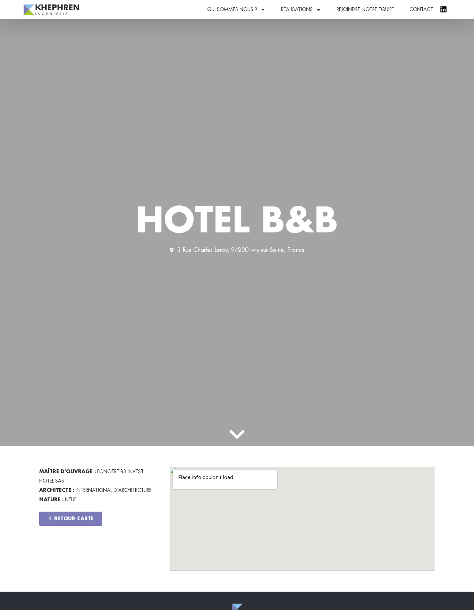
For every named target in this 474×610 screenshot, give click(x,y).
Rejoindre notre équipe (365, 9)
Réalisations (297, 9)
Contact (421, 9)
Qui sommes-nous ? (232, 9)
